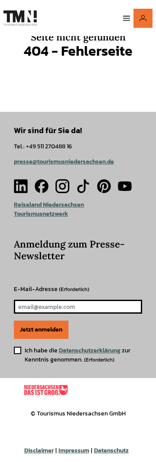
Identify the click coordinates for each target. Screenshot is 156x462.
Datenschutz (111, 450)
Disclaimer (39, 450)
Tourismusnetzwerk (41, 213)
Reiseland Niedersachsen (49, 204)
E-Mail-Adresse (51, 289)
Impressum (73, 450)
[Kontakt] (143, 18)
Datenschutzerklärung (89, 350)
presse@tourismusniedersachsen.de (64, 161)
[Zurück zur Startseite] (20, 18)
